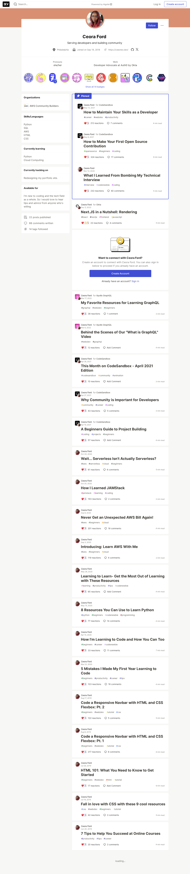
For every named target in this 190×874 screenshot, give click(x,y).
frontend (104, 217)
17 (117, 157)
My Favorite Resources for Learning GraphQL (120, 303)
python (85, 615)
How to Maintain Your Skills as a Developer (121, 112)
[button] (28, 77)
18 (114, 528)
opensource (90, 151)
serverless (94, 463)
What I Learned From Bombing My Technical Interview (122, 177)
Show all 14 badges (95, 86)
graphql (85, 307)
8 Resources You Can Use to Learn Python (117, 610)
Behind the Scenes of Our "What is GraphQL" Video (119, 334)
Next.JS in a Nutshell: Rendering (109, 212)
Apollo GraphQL (104, 295)
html (108, 780)
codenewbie (103, 185)
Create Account (120, 273)
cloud (105, 463)
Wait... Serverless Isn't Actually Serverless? (118, 458)
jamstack (86, 493)
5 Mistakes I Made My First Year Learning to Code (118, 671)
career (88, 117)
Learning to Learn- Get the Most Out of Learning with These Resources (122, 578)
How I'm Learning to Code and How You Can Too (122, 639)
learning (98, 493)
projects (96, 434)
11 (113, 650)
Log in (157, 4)
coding (116, 151)
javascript (116, 217)
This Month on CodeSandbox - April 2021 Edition (117, 368)
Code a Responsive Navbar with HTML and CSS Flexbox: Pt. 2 (122, 704)
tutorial (110, 712)
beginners (104, 151)
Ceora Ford (89, 105)
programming (127, 615)
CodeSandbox (106, 105)
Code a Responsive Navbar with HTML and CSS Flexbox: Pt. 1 (122, 738)
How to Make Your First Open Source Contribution (115, 143)
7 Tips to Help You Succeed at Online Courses (120, 833)
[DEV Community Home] (6, 4)
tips (110, 585)
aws (84, 463)
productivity (111, 117)
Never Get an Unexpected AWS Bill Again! (117, 517)
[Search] (15, 4)
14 (113, 621)
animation (118, 375)
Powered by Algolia (100, 4)
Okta (98, 204)
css (118, 712)
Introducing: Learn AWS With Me (109, 547)
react (84, 217)
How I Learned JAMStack (103, 488)
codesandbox (88, 375)
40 (117, 191)
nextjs (93, 217)
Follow (152, 25)
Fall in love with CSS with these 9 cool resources (123, 804)
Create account (175, 4)
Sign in (135, 281)
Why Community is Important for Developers (120, 400)
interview (89, 185)
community (104, 375)
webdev (98, 117)
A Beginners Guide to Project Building (113, 429)
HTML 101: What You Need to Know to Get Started (117, 772)
